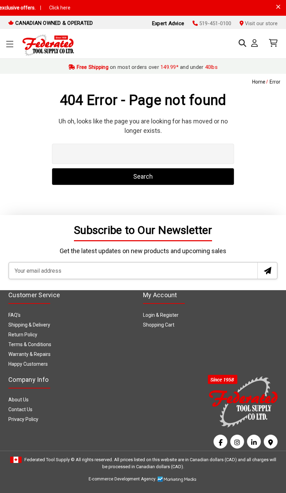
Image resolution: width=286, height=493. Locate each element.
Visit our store (260, 23)
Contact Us (20, 409)
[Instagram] (237, 442)
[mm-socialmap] (271, 442)
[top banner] (278, 7)
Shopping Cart (158, 325)
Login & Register (161, 315)
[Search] (240, 43)
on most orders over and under (146, 67)
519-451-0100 (214, 23)
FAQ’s (14, 315)
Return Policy (22, 334)
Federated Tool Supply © (49, 459)
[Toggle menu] (9, 43)
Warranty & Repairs (29, 354)
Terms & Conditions (29, 344)
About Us (18, 399)
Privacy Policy (23, 419)
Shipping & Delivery (29, 325)
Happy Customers (28, 364)
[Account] (256, 43)
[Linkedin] (254, 442)
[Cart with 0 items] (271, 43)
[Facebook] (220, 442)
